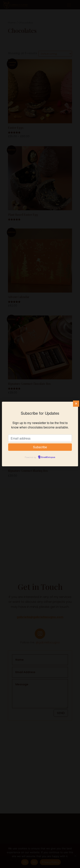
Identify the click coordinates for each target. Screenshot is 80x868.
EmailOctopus (48, 457)
